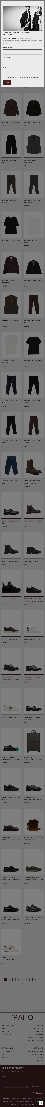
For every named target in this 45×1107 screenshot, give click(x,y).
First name (7, 47)
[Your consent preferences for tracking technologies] (41, 1103)
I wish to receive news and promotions (22, 77)
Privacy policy (34, 77)
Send (7, 82)
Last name (7, 58)
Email (5, 68)
